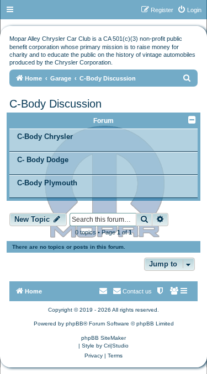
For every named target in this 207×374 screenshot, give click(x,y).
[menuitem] (189, 10)
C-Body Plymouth (47, 183)
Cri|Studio (116, 346)
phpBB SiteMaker (103, 338)
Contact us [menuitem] (137, 291)
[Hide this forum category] (193, 119)
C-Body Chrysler (45, 136)
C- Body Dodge (42, 160)
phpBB (74, 323)
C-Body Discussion (55, 104)
